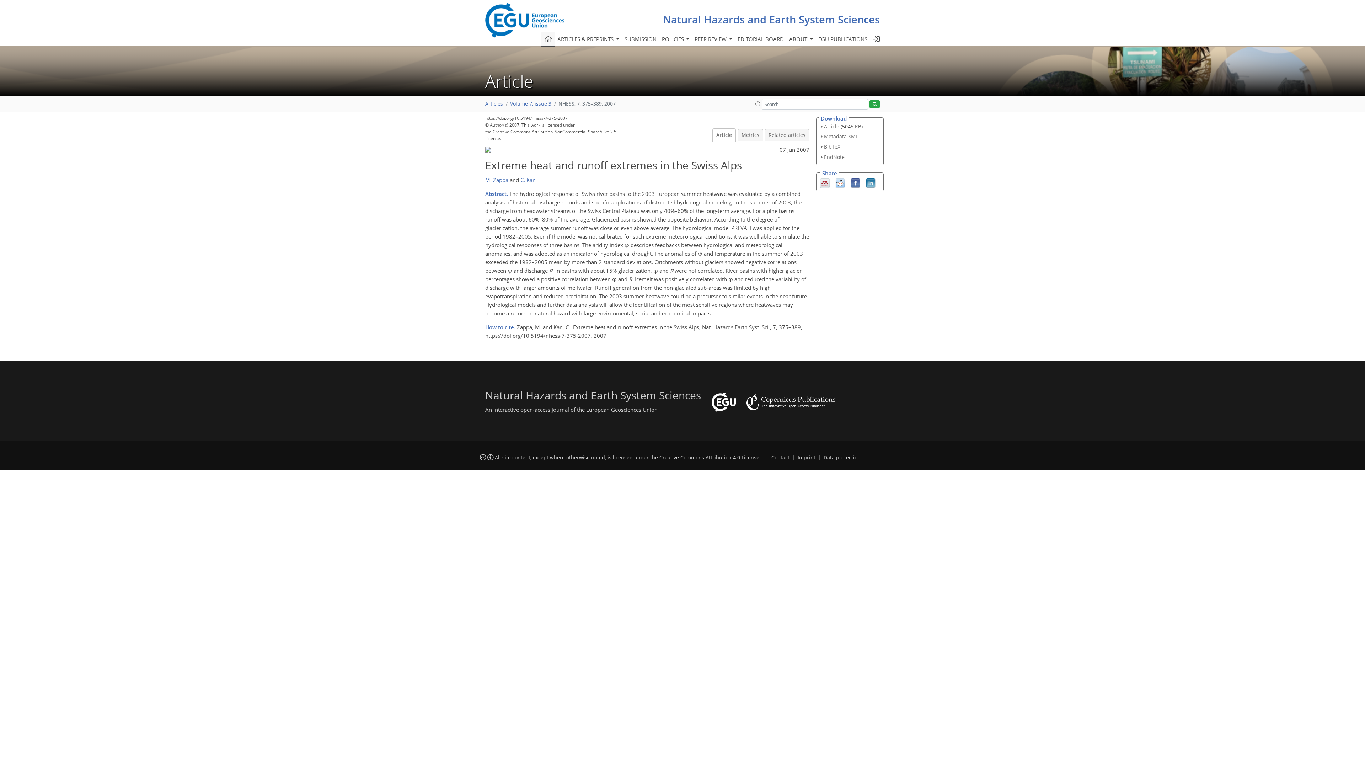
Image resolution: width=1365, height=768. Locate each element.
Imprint (806, 457)
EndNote (834, 157)
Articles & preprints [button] (586, 39)
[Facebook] (855, 182)
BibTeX (832, 146)
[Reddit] (840, 182)
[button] (757, 104)
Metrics (750, 135)
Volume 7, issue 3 (530, 104)
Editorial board (761, 39)
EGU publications (842, 39)
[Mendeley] (825, 182)
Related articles (787, 135)
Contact (780, 457)
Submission (641, 39)
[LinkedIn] (871, 182)
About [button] (799, 39)
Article (724, 135)
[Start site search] (874, 104)
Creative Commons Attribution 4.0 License (709, 457)
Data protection (842, 457)
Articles (494, 104)
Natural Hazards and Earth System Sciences (771, 19)
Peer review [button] (711, 39)
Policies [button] (673, 39)
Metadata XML (841, 136)
